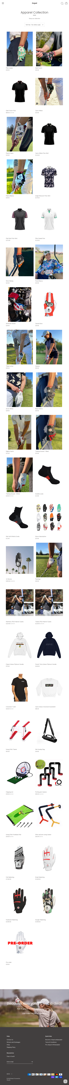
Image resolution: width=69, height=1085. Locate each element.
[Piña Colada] (20, 49)
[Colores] (49, 347)
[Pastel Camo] (20, 134)
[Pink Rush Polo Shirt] (20, 219)
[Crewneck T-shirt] (20, 687)
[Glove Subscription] (49, 517)
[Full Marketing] (20, 858)
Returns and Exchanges (13, 1042)
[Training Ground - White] (20, 475)
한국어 (8, 1074)
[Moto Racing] (20, 262)
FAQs (8, 1045)
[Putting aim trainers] (49, 773)
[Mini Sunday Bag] (49, 730)
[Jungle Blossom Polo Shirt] (49, 176)
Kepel (34, 3)
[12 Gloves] (20, 560)
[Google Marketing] (49, 900)
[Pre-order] (20, 943)
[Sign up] (32, 1062)
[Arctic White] (20, 389)
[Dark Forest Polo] (20, 91)
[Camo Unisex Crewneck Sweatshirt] (49, 687)
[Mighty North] (20, 432)
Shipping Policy (11, 1047)
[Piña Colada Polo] (49, 219)
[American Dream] (20, 304)
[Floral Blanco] (49, 262)
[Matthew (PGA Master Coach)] (20, 602)
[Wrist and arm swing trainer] (49, 815)
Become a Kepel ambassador (53, 1040)
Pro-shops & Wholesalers (52, 1045)
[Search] (62, 3)
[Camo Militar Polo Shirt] (49, 134)
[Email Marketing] (49, 858)
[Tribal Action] (20, 347)
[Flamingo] (49, 560)
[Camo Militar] (49, 91)
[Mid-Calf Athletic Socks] (20, 517)
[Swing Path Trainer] (20, 730)
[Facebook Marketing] (20, 900)
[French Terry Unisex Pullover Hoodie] (49, 645)
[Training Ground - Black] (49, 432)
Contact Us (10, 1040)
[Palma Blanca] (20, 176)
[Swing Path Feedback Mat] (20, 815)
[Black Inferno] (49, 389)
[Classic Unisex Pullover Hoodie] (20, 645)
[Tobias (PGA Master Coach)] (49, 602)
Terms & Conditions (51, 1042)
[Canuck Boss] (49, 304)
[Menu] (3, 3)
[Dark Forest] (49, 49)
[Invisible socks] (49, 475)
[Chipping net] (20, 773)
